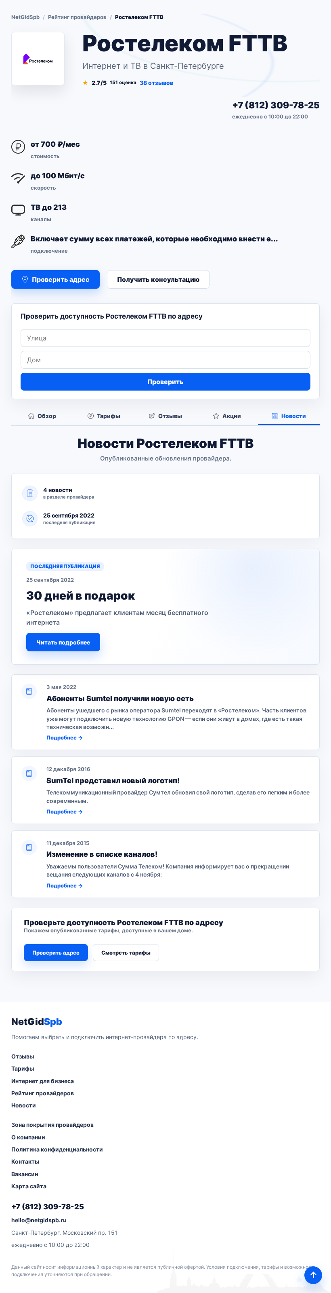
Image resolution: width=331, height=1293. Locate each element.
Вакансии (24, 1173)
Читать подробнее (63, 642)
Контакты (25, 1161)
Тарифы (22, 1068)
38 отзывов (156, 82)
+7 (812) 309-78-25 (276, 105)
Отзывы (22, 1056)
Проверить (165, 382)
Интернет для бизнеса (42, 1081)
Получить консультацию (158, 279)
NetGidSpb (25, 17)
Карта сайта (28, 1186)
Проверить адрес (56, 952)
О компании (28, 1137)
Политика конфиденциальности (57, 1149)
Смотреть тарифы (126, 952)
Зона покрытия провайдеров (52, 1124)
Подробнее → (64, 737)
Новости (23, 1105)
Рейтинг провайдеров (77, 17)
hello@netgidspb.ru (39, 1220)
